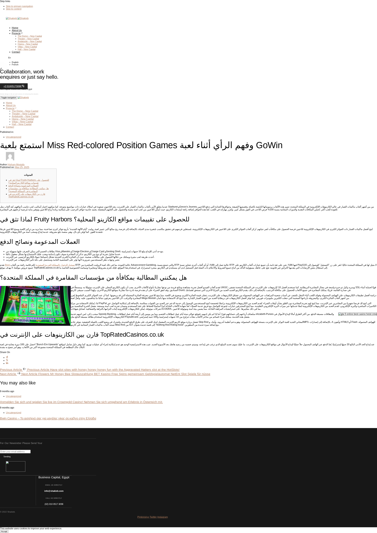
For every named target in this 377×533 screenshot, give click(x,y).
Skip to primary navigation (19, 6)
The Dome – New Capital (30, 36)
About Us (17, 30)
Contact (16, 52)
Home (15, 28)
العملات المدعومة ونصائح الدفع (23, 185)
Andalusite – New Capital (30, 41)
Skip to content (13, 9)
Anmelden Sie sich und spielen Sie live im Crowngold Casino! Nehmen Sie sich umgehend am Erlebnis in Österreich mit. (81, 402)
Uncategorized (13, 137)
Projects (16, 33)
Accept (4, 531)
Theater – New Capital (28, 38)
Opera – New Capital (28, 44)
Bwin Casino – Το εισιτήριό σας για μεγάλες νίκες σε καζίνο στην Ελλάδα (48, 418)
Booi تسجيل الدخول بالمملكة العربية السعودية (40, 265)
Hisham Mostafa (16, 164)
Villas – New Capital (27, 46)
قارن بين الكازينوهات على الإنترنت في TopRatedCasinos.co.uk (26, 195)
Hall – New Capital (26, 49)
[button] (8, 57)
